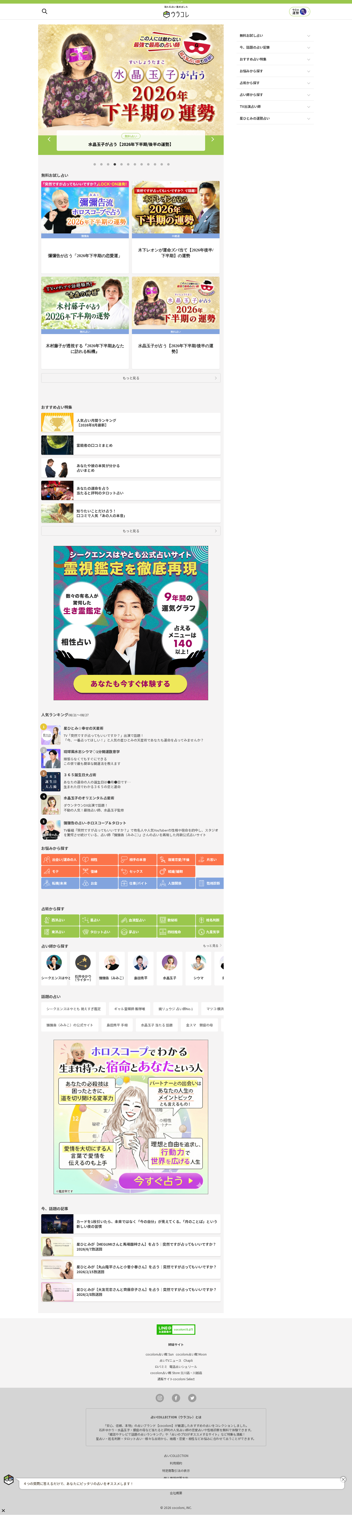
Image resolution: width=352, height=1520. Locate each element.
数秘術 (172, 920)
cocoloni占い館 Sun (160, 1354)
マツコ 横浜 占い (218, 1008)
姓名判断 (213, 920)
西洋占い (58, 920)
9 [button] (148, 164)
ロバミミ (161, 1366)
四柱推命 (174, 931)
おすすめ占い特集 (253, 59)
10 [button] (154, 164)
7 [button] (134, 164)
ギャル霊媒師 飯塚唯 (129, 1008)
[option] (131, 89)
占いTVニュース (170, 1360)
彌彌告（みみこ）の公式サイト (69, 1025)
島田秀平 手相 (117, 1025)
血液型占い (137, 920)
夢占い (134, 931)
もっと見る (131, 377)
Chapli (188, 1360)
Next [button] (213, 139)
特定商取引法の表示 (176, 1470)
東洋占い (58, 931)
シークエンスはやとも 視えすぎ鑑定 (73, 1008)
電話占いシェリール (183, 1366)
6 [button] (128, 164)
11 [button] (161, 164)
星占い (95, 920)
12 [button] (168, 164)
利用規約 (176, 1463)
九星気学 (213, 931)
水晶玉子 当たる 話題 (157, 1025)
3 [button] (108, 164)
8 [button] (141, 164)
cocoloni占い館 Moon (191, 1354)
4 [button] (114, 164)
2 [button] (101, 164)
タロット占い (100, 931)
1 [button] (94, 164)
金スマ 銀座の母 (199, 1025)
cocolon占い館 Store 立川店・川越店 (176, 1372)
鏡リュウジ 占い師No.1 (175, 1008)
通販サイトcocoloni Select (176, 1379)
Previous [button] (49, 139)
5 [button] (121, 164)
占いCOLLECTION (176, 1455)
